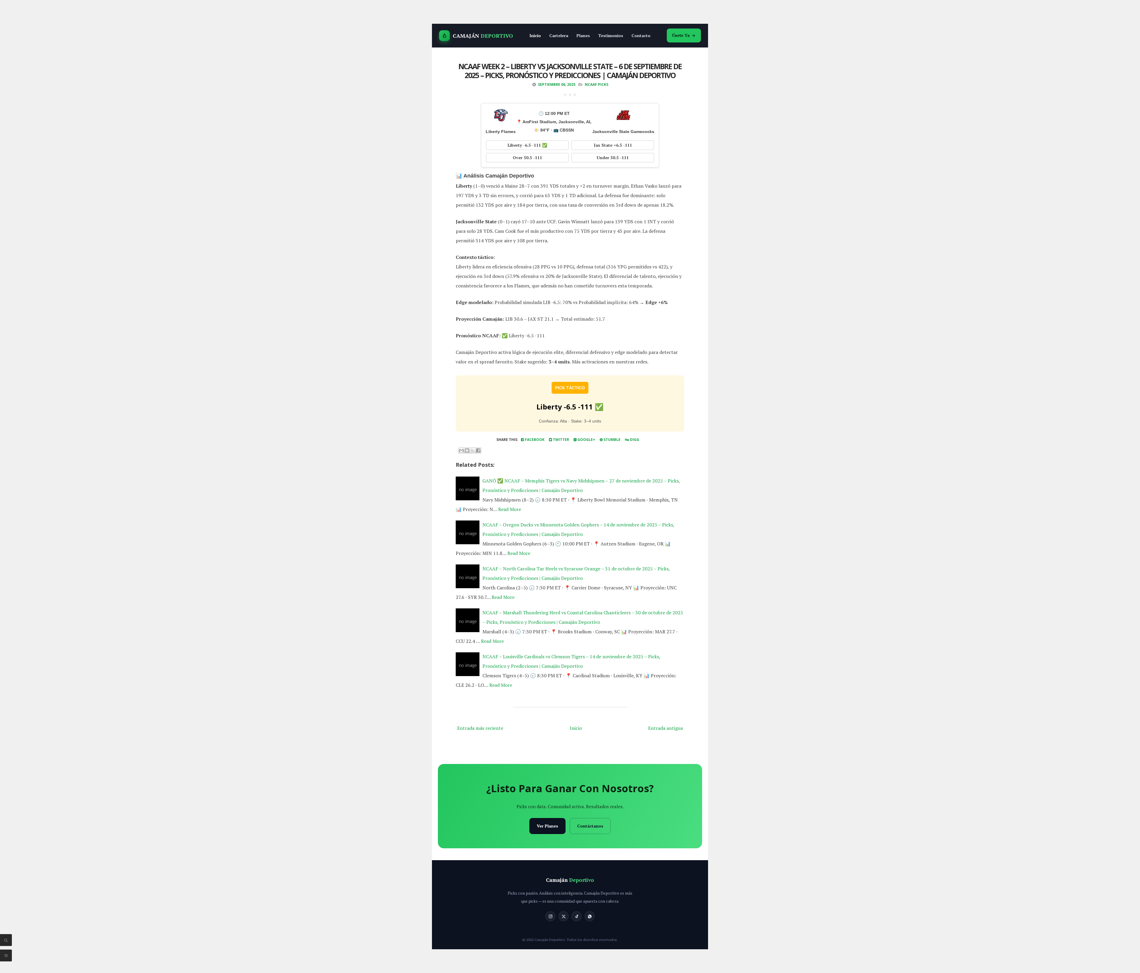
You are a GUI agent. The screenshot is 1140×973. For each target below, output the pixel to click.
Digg (634, 439)
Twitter (560, 439)
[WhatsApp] (590, 916)
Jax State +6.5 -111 (613, 145)
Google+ (586, 439)
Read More (509, 509)
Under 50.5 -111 (613, 157)
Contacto (640, 35)
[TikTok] (576, 916)
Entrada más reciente (480, 728)
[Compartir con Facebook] (478, 450)
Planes (583, 35)
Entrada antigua (665, 728)
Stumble (611, 439)
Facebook (534, 439)
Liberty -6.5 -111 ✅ (527, 145)
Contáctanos (590, 826)
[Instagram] (550, 916)
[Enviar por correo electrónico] (461, 450)
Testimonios (610, 35)
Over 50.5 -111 (527, 157)
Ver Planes (547, 826)
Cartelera (558, 35)
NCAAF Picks (596, 84)
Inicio (535, 35)
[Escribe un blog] (467, 450)
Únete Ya (681, 35)
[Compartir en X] (473, 450)
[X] (563, 916)
